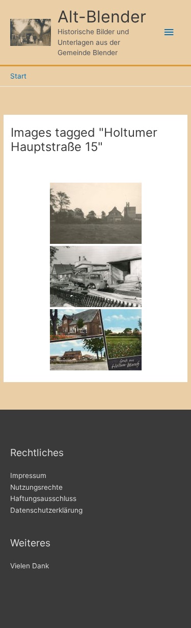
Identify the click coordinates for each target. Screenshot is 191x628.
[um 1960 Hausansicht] (96, 213)
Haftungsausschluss (43, 498)
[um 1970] (96, 276)
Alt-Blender (102, 17)
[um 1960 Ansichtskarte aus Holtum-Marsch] (96, 339)
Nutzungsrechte (36, 487)
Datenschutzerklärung (46, 510)
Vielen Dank (29, 566)
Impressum (28, 475)
